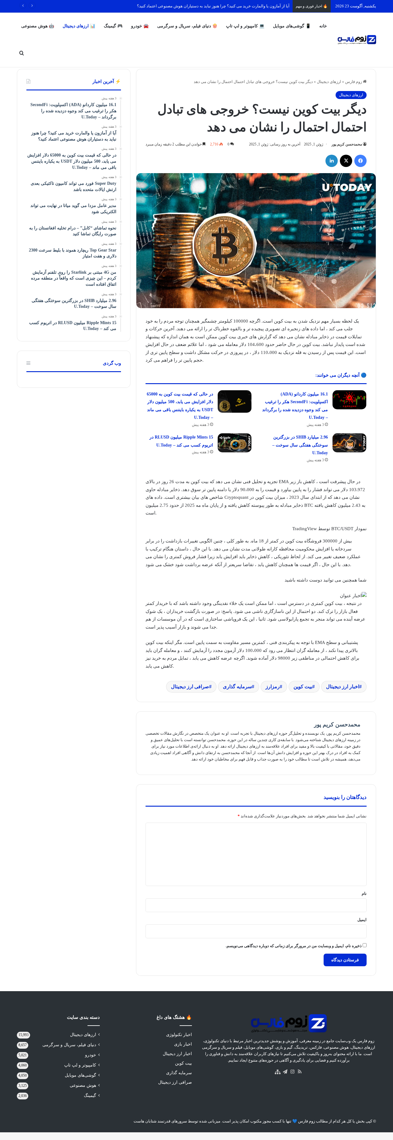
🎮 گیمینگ (113, 26)
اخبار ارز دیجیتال (342, 686)
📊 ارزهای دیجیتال (79, 26)
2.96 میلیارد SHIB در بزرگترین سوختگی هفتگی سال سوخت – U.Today (300, 445)
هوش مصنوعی (83, 1085)
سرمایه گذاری (237, 686)
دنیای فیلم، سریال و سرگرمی (69, 1045)
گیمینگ (90, 1095)
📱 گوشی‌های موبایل (292, 26)
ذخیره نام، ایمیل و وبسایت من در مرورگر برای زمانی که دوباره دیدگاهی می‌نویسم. (294, 945)
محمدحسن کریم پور (347, 144)
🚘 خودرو (140, 26)
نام (364, 893)
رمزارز (273, 686)
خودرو (90, 1055)
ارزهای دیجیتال (329, 81)
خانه (323, 26)
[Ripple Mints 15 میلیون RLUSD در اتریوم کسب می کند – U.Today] (234, 442)
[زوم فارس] (356, 39)
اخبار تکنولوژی (179, 1034)
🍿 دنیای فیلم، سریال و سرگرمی (187, 26)
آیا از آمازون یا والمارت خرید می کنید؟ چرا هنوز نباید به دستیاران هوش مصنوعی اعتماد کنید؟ (213, 6)
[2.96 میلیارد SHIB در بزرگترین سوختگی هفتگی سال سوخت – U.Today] (349, 442)
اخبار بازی (183, 1044)
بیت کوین (303, 686)
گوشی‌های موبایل (80, 1075)
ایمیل (362, 919)
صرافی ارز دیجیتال (190, 686)
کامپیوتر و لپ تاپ (80, 1065)
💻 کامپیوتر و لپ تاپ (245, 26)
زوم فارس (354, 81)
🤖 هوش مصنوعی (37, 26)
